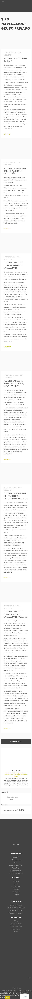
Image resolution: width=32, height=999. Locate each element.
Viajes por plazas (16, 905)
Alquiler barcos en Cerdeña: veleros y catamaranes (13, 265)
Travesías (10, 799)
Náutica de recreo (12, 797)
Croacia (16, 881)
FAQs (16, 862)
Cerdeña (16, 889)
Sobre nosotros (16, 860)
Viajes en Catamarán (16, 913)
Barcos (16, 932)
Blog (16, 921)
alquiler (5, 810)
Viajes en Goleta (16, 910)
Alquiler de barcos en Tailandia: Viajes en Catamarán (15, 171)
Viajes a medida (16, 926)
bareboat (9, 810)
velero (20, 809)
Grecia (16, 884)
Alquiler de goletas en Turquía (15, 59)
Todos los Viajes (16, 923)
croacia (12, 810)
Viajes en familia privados (16, 908)
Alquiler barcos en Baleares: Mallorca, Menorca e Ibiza (14, 383)
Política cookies (16, 871)
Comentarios (16, 929)
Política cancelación (16, 873)
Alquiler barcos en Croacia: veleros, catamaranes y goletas (15, 614)
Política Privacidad (16, 865)
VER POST (7, 134)
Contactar (16, 857)
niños (16, 810)
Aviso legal (16, 868)
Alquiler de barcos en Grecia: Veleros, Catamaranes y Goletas (15, 496)
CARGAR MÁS (16, 741)
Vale (7, 998)
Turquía (16, 895)
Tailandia (16, 892)
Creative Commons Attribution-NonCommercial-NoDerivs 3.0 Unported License (16, 993)
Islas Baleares (16, 886)
